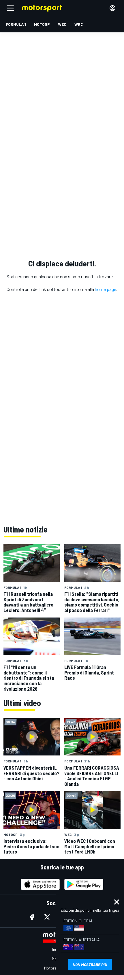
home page (105, 289)
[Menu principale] (10, 8)
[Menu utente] (112, 8)
